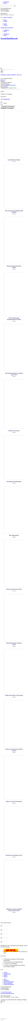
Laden (5, 3)
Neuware (7, 83)
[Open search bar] (1, 68)
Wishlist (5, 21)
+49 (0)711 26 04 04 (6, 992)
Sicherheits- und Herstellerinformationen (10, 89)
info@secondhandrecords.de (7, 993)
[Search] (2, 72)
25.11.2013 (12, 85)
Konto (5, 20)
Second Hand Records (9, 38)
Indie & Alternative (11, 74)
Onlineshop (6, 1)
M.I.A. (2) (19, 74)
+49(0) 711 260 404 (7, 17)
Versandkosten (6, 99)
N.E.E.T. (6, 86)
